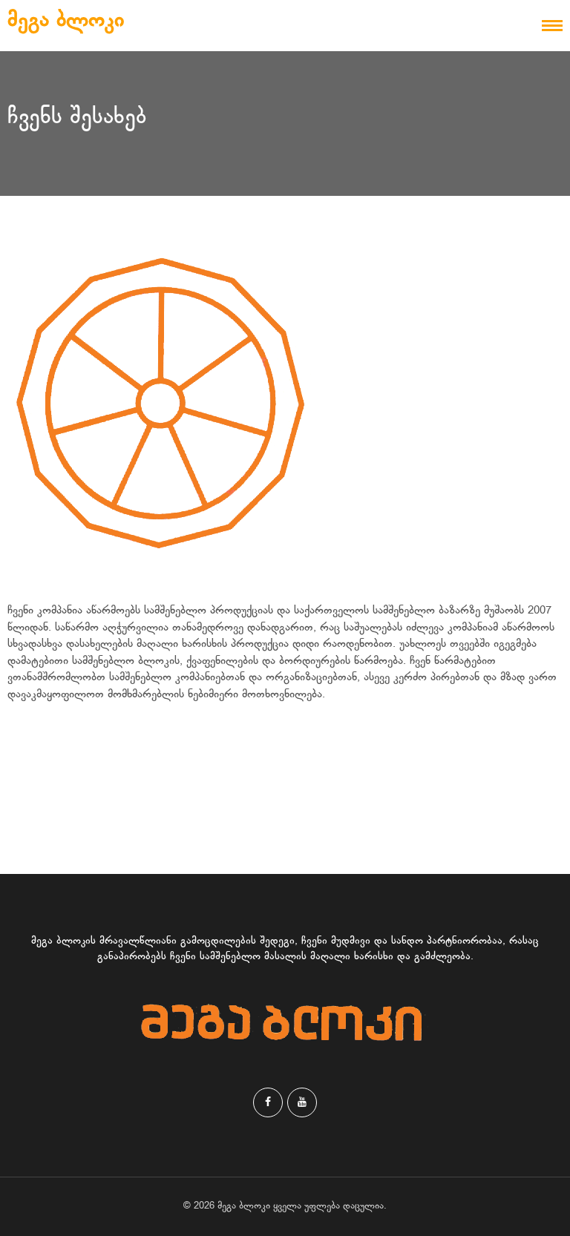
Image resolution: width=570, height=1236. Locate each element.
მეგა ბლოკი (65, 21)
